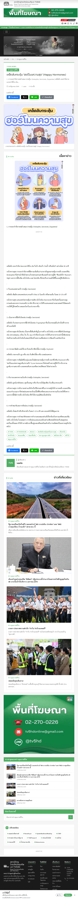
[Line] (77, 23)
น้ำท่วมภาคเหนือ (24, 842)
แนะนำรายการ (56, 872)
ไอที (29, 882)
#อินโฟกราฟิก (58, 435)
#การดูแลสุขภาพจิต (44, 435)
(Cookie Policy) (26, 897)
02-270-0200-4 (70, 879)
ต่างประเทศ (31, 879)
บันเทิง (42, 869)
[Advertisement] (39, 247)
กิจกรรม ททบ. (56, 869)
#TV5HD (10, 432)
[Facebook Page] (62, 23)
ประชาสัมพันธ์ (56, 866)
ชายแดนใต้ (11, 842)
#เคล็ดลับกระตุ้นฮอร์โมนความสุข (47, 432)
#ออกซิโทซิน (32, 435)
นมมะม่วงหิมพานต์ (13, 833)
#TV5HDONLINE (22, 432)
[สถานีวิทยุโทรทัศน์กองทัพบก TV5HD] (8, 4)
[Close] (75, 895)
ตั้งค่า (60, 895)
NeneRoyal (27, 833)
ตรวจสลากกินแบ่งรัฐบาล (15, 838)
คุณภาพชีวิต (31, 872)
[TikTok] (74, 23)
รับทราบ (68, 895)
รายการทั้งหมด (56, 886)
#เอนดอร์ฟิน (21, 435)
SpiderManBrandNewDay (43, 833)
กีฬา (41, 866)
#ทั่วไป (67, 435)
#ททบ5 (32, 432)
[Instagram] (68, 23)
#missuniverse (39, 842)
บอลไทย (58, 838)
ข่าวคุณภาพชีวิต (21, 59)
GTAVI (58, 833)
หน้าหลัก (6, 59)
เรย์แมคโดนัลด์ (46, 838)
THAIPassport (32, 838)
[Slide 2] (40, 55)
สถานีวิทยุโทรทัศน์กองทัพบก (27, 3)
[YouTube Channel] (65, 23)
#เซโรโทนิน (11, 435)
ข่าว (13, 59)
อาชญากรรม (31, 875)
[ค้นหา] (70, 817)
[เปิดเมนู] (6, 32)
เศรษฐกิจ (30, 869)
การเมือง (30, 866)
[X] (71, 23)
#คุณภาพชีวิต (12, 439)
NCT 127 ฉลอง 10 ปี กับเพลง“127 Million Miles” (45, 27)
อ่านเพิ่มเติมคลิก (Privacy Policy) (10, 897)
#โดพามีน (62, 432)
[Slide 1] (37, 55)
